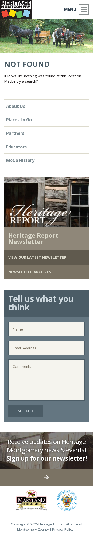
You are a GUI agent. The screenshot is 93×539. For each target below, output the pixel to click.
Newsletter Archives (29, 271)
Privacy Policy (62, 529)
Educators (16, 147)
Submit (26, 411)
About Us (15, 106)
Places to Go (19, 120)
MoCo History (20, 160)
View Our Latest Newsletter (37, 257)
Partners (15, 133)
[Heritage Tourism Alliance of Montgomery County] (18, 8)
